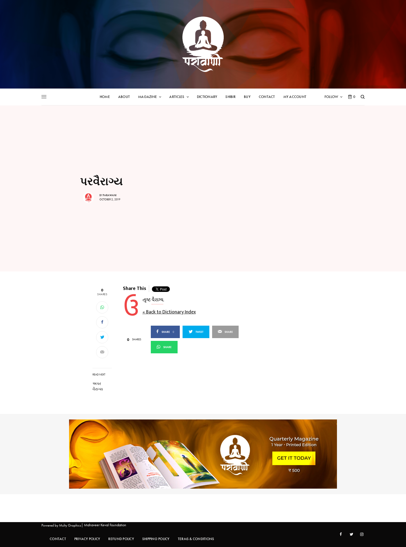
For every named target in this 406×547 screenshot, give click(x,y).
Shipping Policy (156, 538)
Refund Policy (121, 538)
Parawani (110, 195)
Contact (58, 538)
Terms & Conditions (196, 538)
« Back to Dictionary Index (169, 312)
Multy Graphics (70, 525)
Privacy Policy (87, 538)
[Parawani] (203, 44)
